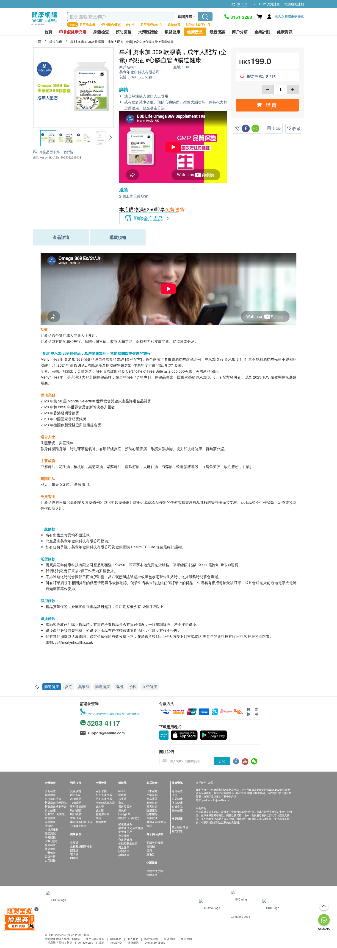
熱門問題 (177, 831)
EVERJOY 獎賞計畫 (265, 4)
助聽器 (74, 858)
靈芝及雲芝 (125, 806)
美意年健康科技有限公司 (139, 72)
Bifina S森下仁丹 (197, 24)
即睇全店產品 (148, 218)
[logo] (44, 25)
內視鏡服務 (51, 829)
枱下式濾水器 (104, 798)
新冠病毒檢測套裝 (56, 806)
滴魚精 (122, 810)
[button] (110, 137)
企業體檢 (50, 860)
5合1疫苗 (76, 810)
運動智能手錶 (154, 871)
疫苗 (174, 795)
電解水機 (101, 822)
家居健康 (177, 798)
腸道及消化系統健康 (130, 828)
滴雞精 (122, 795)
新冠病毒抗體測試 (56, 802)
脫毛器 (150, 854)
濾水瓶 (100, 810)
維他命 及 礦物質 (128, 818)
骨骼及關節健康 (128, 843)
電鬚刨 (150, 846)
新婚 (69, 942)
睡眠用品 (151, 814)
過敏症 (49, 826)
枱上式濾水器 (104, 795)
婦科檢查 (50, 795)
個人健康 (177, 802)
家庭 (102, 942)
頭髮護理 (123, 851)
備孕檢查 (50, 822)
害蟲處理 (151, 818)
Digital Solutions (155, 942)
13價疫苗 (76, 802)
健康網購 (133, 942)
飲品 (149, 826)
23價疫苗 (76, 798)
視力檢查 (50, 845)
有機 (119, 686)
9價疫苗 (75, 795)
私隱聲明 (169, 939)
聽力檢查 (50, 848)
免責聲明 (186, 939)
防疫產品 (151, 810)
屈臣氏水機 (87, 24)
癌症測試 (50, 833)
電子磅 (74, 854)
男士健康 (50, 810)
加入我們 (132, 939)
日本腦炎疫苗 (78, 826)
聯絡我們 (115, 939)
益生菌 (122, 798)
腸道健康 (51, 686)
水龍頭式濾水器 (105, 802)
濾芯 (98, 818)
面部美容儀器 (154, 842)
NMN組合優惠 (110, 24)
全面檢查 (50, 791)
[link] (56, 899)
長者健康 (151, 806)
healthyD (116, 942)
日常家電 (151, 791)
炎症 (68, 686)
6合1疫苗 (76, 814)
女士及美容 (125, 832)
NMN (121, 791)
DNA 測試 (51, 841)
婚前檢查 (50, 818)
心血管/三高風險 (55, 814)
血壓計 (74, 842)
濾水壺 (100, 806)
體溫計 (74, 850)
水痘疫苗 (75, 818)
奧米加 (83, 686)
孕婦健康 (123, 855)
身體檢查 (177, 791)
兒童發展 (50, 856)
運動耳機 (151, 875)
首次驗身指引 (180, 827)
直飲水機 (101, 791)
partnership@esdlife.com (216, 800)
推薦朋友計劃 (294, 4)
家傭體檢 (50, 837)
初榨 (132, 686)
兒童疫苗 (75, 791)
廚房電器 (151, 798)
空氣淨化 (151, 795)
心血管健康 (125, 839)
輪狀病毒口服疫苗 (81, 822)
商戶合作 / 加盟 (95, 939)
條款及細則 (151, 939)
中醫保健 (50, 852)
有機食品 (177, 806)
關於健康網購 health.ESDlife (62, 939)
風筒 (149, 850)
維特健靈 (174, 24)
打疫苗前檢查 (53, 798)
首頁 (48, 31)
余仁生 (130, 24)
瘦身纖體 (123, 835)
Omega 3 (124, 814)
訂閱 (222, 761)
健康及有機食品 (156, 822)
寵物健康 (151, 802)
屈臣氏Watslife (151, 24)
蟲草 (121, 802)
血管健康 (149, 686)
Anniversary (85, 942)
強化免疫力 (125, 824)
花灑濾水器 (102, 814)
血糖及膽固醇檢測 (81, 846)
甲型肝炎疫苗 (78, 806)
